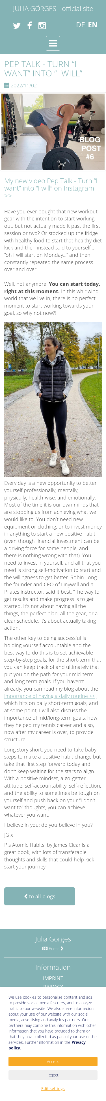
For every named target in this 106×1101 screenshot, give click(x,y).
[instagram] (40, 25)
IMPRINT (53, 978)
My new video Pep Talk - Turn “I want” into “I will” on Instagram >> (51, 188)
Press (53, 948)
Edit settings (53, 1088)
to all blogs (41, 896)
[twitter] (14, 25)
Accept (53, 1061)
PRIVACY (53, 986)
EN (93, 24)
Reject (53, 1075)
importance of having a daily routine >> (49, 696)
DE (80, 24)
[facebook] (27, 25)
